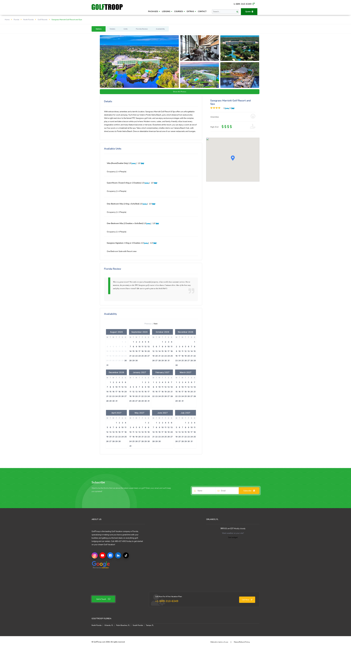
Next (155, 324)
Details (112, 29)
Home (7, 19)
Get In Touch (101, 599)
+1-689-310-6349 (166, 601)
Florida (16, 19)
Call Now (246, 600)
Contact (202, 11)
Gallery (98, 29)
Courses (178, 11)
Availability (160, 29)
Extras (191, 11)
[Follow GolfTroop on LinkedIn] (118, 555)
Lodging (166, 11)
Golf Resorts (42, 19)
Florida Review (142, 29)
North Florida (28, 19)
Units (126, 29)
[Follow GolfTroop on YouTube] (102, 555)
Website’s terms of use (219, 642)
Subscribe (247, 491)
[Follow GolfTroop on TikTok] (126, 555)
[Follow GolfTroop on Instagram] (95, 555)
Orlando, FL (108, 625)
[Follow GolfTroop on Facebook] (110, 555)
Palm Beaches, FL (123, 625)
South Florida (138, 625)
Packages (153, 11)
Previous (148, 324)
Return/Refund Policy (242, 642)
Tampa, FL (150, 625)
